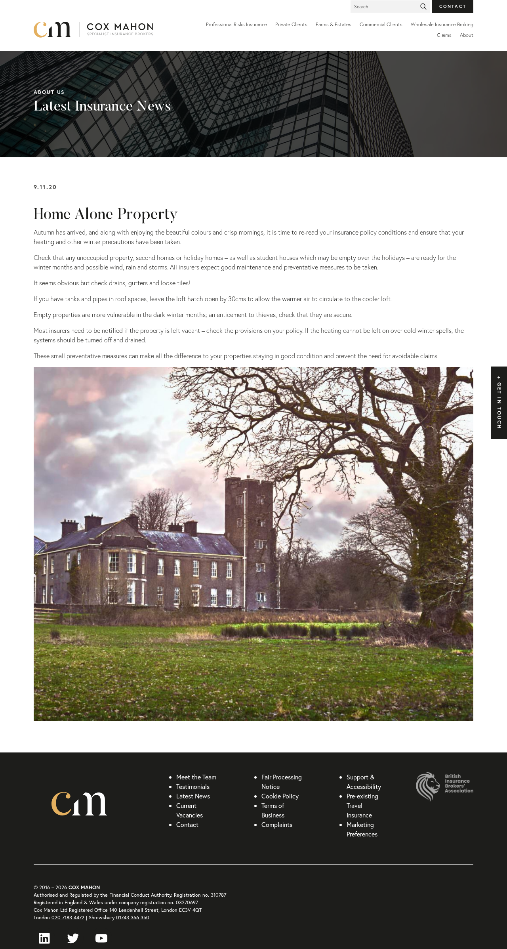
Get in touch (499, 406)
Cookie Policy (280, 796)
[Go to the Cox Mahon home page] (107, 30)
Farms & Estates (333, 24)
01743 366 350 (132, 917)
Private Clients (291, 24)
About (466, 35)
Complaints (276, 824)
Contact (453, 6)
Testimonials (193, 786)
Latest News (193, 796)
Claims (444, 35)
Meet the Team (196, 777)
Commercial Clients (381, 24)
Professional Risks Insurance (236, 24)
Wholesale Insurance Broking (442, 24)
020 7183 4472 (67, 917)
